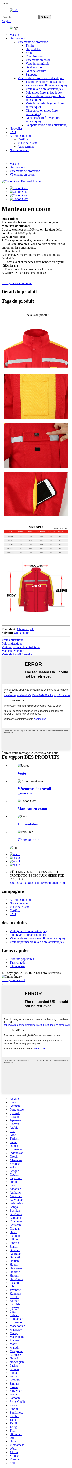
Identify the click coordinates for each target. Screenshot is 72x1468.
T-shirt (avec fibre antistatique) (45, 81)
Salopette (31, 74)
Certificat (23, 139)
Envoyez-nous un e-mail (17, 283)
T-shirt (30, 45)
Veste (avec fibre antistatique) (44, 89)
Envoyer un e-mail (13, 980)
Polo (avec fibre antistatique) (44, 92)
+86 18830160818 (21, 882)
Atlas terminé (26, 146)
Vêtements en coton (38, 60)
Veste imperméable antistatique (21, 647)
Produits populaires (22, 959)
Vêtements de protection (33, 42)
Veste (29, 52)
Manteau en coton (13, 650)
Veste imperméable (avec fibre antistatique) (37, 942)
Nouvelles (16, 128)
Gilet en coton (34, 67)
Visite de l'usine (27, 143)
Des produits (18, 38)
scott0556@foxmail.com (49, 882)
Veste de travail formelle (17, 654)
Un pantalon (33, 49)
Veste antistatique (12, 640)
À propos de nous (21, 135)
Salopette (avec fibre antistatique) (46, 125)
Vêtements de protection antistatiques (41, 78)
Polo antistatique (12, 643)
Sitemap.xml (17, 966)
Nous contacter (19, 150)
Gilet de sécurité (36, 71)
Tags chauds (17, 962)
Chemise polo (34, 56)
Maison (14, 34)
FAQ (13, 132)
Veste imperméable (37, 63)
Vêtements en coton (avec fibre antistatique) (37, 938)
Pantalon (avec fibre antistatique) (46, 85)
